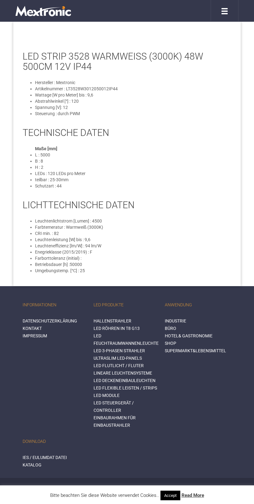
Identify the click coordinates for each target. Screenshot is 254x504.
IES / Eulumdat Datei (45, 457)
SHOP (170, 343)
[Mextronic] (43, 10)
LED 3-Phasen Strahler (119, 350)
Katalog (32, 464)
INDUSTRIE (175, 320)
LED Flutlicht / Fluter (119, 365)
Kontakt (32, 328)
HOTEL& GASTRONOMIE (188, 335)
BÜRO (170, 328)
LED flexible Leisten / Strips (125, 387)
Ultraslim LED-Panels (118, 358)
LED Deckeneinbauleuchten (124, 380)
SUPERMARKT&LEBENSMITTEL (195, 350)
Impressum (35, 335)
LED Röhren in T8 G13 (117, 328)
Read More (193, 495)
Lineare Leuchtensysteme (123, 373)
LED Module (107, 395)
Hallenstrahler (112, 320)
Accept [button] (170, 495)
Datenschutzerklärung (50, 320)
